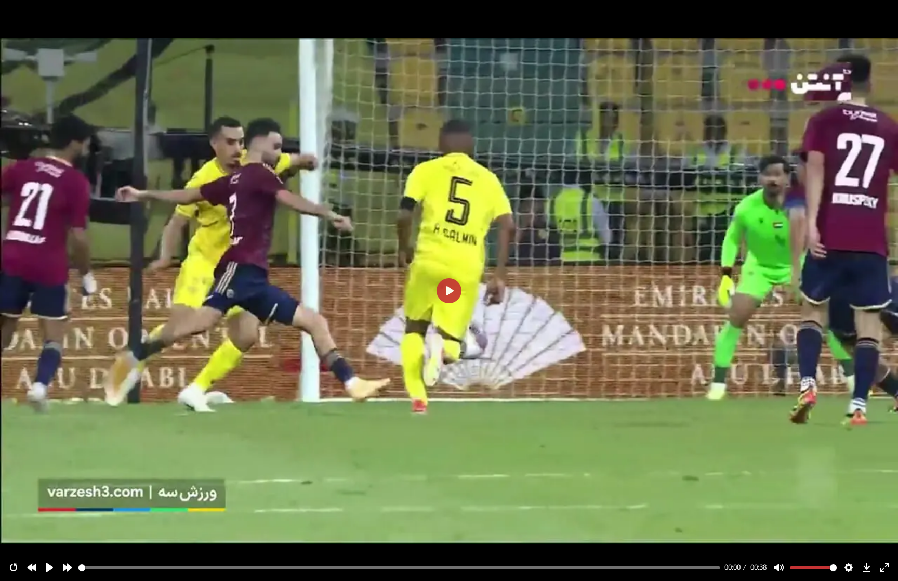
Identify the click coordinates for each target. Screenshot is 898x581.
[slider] (399, 568)
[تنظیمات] (848, 567)
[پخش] (49, 567)
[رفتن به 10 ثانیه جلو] (67, 567)
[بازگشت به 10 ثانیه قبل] (31, 567)
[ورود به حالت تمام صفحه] (884, 567)
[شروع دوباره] (13, 567)
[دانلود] (867, 567)
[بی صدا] (779, 567)
